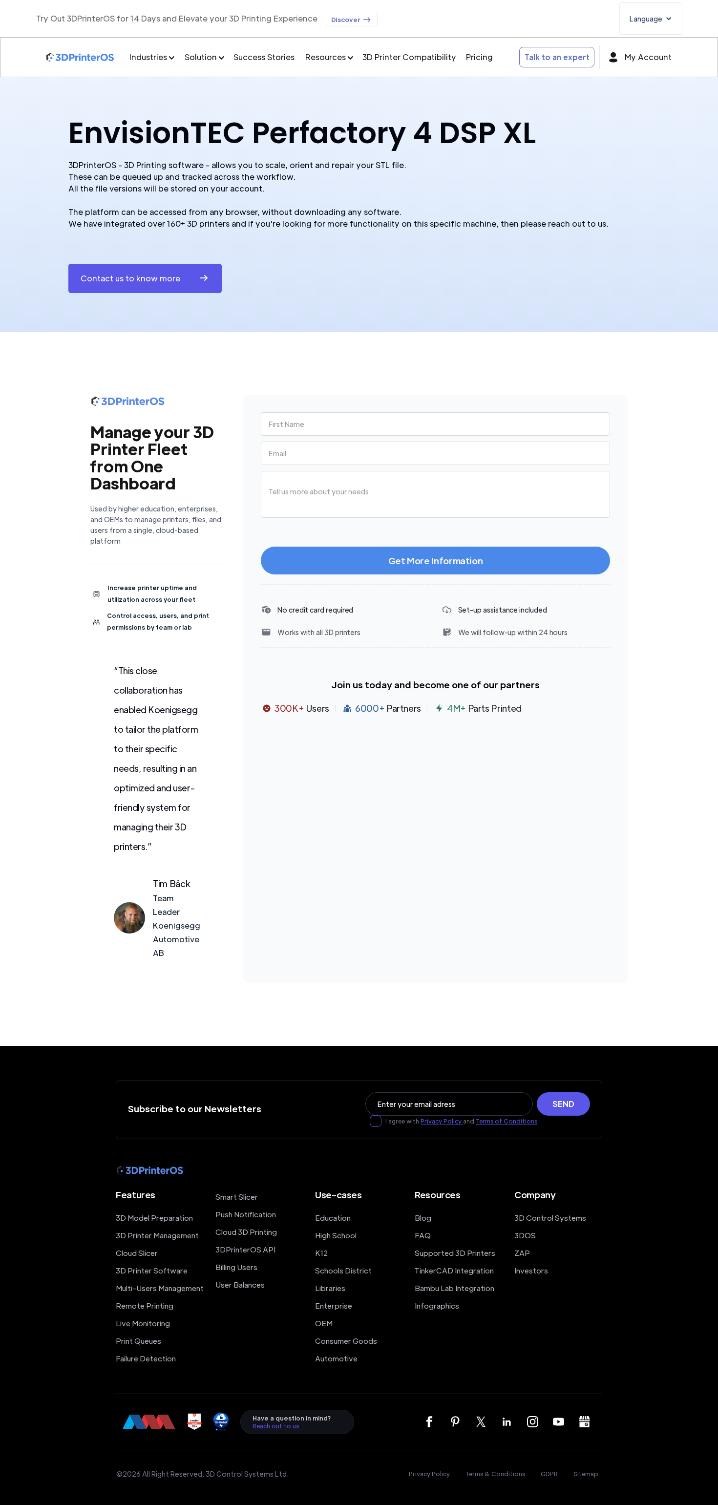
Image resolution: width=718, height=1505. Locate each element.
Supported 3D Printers (455, 1252)
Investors (531, 1270)
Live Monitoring (143, 1323)
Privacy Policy (442, 1121)
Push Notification (245, 1214)
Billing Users (236, 1267)
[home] (80, 57)
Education (333, 1217)
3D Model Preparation (154, 1217)
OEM (324, 1323)
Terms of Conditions (506, 1121)
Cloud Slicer (137, 1252)
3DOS (525, 1235)
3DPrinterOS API (245, 1249)
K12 (321, 1252)
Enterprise (333, 1305)
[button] (650, 18)
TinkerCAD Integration (454, 1270)
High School (336, 1235)
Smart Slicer (236, 1196)
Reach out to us (276, 1426)
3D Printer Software (152, 1270)
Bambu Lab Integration (454, 1288)
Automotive (336, 1358)
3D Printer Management (157, 1235)
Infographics (437, 1305)
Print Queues (138, 1340)
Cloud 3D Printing (246, 1231)
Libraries (330, 1288)
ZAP (522, 1252)
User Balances (240, 1284)
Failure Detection (146, 1358)
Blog (423, 1217)
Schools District (343, 1270)
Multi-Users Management (160, 1288)
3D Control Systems (550, 1217)
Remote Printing (144, 1305)
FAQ (423, 1235)
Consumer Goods (346, 1340)
